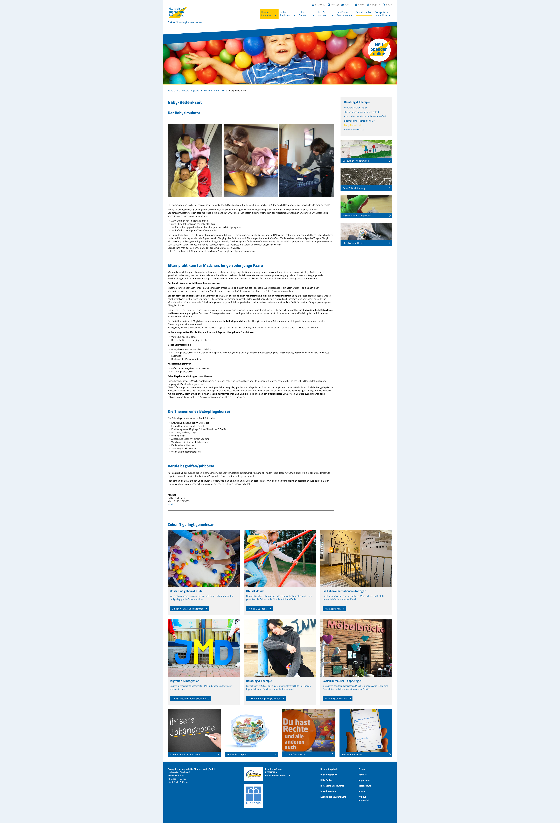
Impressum (364, 780)
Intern (361, 4)
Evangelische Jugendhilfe (333, 796)
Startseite (320, 4)
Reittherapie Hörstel (354, 129)
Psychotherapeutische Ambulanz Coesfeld (365, 116)
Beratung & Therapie (214, 90)
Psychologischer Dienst (355, 107)
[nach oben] (552, 815)
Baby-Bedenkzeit (352, 125)
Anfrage (335, 4)
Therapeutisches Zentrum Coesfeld (361, 112)
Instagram (375, 4)
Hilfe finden (326, 780)
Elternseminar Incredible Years (359, 120)
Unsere (266, 13)
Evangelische (381, 13)
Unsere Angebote (190, 90)
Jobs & (322, 13)
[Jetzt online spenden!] (379, 50)
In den (285, 13)
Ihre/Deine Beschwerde (332, 785)
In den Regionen (328, 774)
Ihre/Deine (343, 13)
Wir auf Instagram (363, 798)
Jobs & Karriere (328, 791)
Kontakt (348, 4)
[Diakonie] (253, 796)
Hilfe (302, 13)
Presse (361, 769)
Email (170, 504)
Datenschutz (364, 785)
